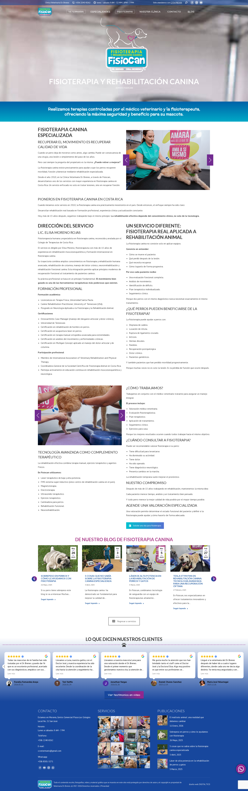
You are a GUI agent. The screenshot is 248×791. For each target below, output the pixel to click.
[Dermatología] (117, 748)
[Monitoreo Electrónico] (130, 735)
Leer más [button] (11, 673)
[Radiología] (143, 762)
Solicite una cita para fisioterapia (147, 525)
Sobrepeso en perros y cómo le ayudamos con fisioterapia (56, 578)
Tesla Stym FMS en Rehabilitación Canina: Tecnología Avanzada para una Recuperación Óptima (188, 580)
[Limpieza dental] (104, 748)
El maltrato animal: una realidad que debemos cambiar (187, 719)
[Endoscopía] (117, 762)
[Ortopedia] (104, 762)
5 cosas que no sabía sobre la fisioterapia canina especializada (98, 578)
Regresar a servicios (126, 621)
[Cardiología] (117, 722)
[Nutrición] (130, 722)
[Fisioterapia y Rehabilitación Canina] (143, 722)
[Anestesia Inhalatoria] (117, 735)
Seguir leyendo (47, 599)
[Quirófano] (143, 735)
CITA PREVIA (176, 2)
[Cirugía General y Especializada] (130, 748)
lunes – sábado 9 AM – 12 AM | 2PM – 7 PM (115, 2)
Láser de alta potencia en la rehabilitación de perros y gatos (145, 578)
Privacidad (105, 786)
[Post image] (162, 720)
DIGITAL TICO (204, 784)
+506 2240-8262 (83, 2)
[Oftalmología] (130, 762)
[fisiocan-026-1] (80, 415)
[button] (126, 160)
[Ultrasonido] (104, 735)
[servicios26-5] (168, 160)
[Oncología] (104, 722)
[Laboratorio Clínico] (143, 748)
